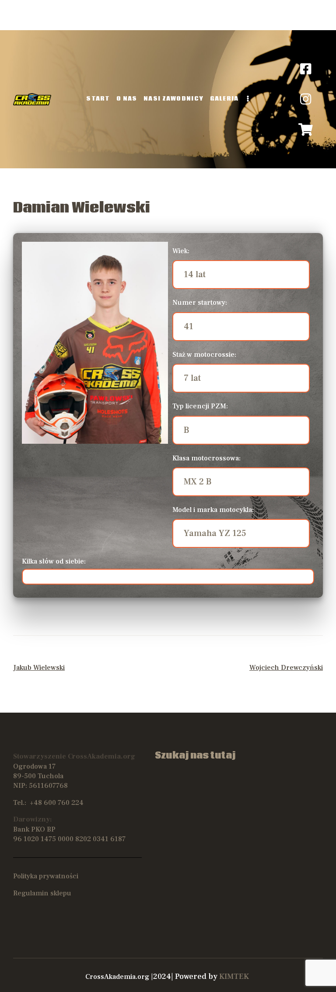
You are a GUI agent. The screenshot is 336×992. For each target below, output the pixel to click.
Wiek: (180, 251)
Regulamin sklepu (42, 893)
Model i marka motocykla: (213, 509)
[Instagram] (305, 99)
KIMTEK (234, 976)
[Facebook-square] (305, 69)
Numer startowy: (199, 302)
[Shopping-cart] (305, 130)
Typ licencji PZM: (200, 406)
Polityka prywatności (45, 876)
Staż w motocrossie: (204, 354)
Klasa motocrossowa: (206, 458)
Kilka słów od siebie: (54, 561)
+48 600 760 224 (57, 802)
